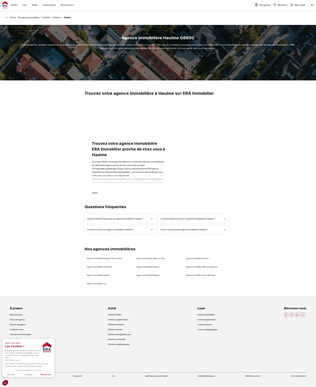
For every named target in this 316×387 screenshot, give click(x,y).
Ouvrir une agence (17, 319)
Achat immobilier (115, 314)
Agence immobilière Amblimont (99, 266)
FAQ (113, 376)
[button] (5, 383)
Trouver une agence (18, 324)
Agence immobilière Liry (96, 283)
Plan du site (77, 376)
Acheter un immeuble (116, 339)
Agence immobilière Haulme (98, 275)
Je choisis (28, 375)
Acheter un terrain (115, 329)
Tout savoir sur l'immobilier (20, 334)
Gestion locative (49, 5)
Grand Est (46, 17)
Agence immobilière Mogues (148, 275)
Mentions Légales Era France (156, 376)
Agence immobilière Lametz (197, 258)
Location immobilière (206, 314)
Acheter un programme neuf (119, 334)
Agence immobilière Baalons (147, 266)
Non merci (11, 375)
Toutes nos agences (298, 376)
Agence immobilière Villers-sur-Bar (150, 258)
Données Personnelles (206, 376)
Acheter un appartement (118, 319)
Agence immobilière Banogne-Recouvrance (104, 258)
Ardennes (57, 17)
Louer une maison (205, 324)
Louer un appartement (207, 319)
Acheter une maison (116, 324)
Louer (24, 5)
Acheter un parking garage (118, 344)
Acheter (14, 5)
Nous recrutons (16, 314)
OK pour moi (45, 375)
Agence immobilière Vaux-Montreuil (200, 275)
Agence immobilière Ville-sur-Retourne (202, 266)
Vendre (35, 5)
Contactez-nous (16, 329)
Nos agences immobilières (29, 17)
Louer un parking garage (207, 329)
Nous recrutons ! (67, 5)
